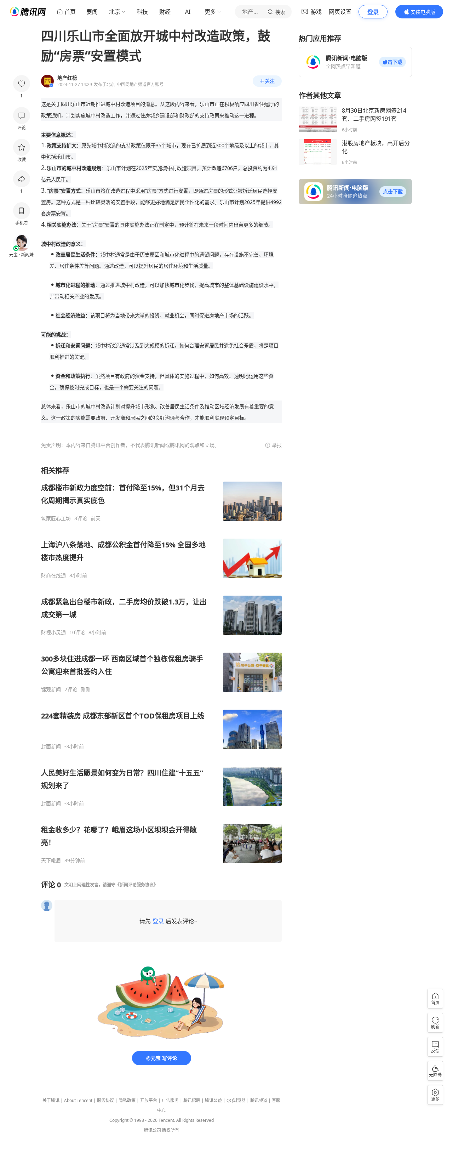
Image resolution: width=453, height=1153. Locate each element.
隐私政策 (127, 1100)
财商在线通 (53, 575)
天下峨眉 (51, 860)
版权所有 (170, 1130)
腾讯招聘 (191, 1100)
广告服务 (170, 1100)
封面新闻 (51, 746)
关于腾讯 (50, 1100)
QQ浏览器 (236, 1100)
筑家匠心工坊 (56, 518)
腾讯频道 (258, 1100)
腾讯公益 (213, 1100)
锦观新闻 (51, 689)
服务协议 (105, 1100)
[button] (392, 62)
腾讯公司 (152, 1130)
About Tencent (78, 1100)
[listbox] (161, 664)
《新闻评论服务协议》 (136, 885)
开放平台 (148, 1100)
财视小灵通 (53, 632)
